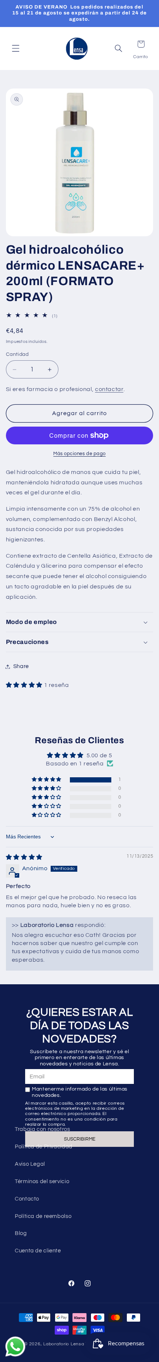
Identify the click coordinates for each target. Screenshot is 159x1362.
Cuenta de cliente (38, 1250)
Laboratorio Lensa (63, 1344)
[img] (24, 857)
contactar (109, 389)
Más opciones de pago (79, 453)
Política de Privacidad (43, 1146)
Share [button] (21, 666)
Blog (21, 1233)
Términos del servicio (42, 1181)
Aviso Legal (30, 1164)
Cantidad (17, 354)
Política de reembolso (43, 1216)
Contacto (27, 1199)
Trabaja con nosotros (42, 1129)
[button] (15, 48)
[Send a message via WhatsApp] (15, 1346)
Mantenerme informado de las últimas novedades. (80, 1092)
